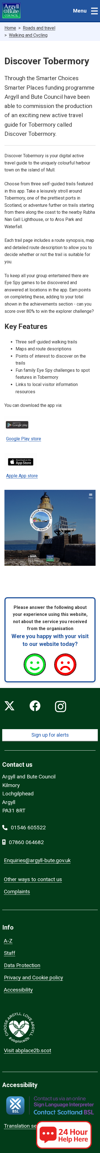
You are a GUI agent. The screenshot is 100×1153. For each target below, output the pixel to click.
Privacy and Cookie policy (33, 977)
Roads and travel (39, 28)
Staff (9, 953)
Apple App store (22, 475)
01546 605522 (28, 827)
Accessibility (18, 990)
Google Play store (23, 438)
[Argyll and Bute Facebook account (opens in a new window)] (35, 707)
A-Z (8, 941)
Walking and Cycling (28, 35)
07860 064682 (26, 842)
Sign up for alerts (50, 735)
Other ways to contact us (33, 879)
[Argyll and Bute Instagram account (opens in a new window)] (60, 707)
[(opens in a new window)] (50, 1105)
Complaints (17, 891)
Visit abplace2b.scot (27, 1050)
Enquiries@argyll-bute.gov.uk (37, 860)
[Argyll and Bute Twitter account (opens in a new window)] (9, 707)
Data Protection (22, 965)
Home (10, 28)
